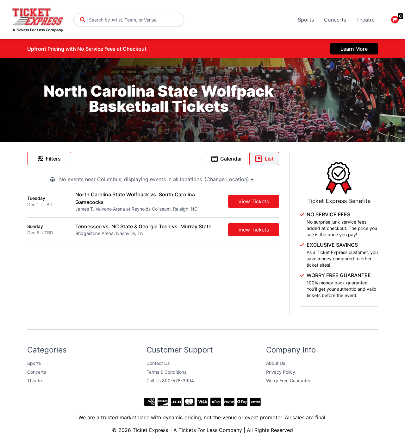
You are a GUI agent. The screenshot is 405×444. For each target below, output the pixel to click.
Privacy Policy (280, 372)
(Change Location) (227, 179)
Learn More (354, 49)
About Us (275, 363)
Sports (306, 19)
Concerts (335, 19)
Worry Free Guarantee (288, 380)
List (269, 158)
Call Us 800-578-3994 (170, 380)
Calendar (231, 158)
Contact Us (158, 363)
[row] (153, 202)
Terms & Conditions (166, 372)
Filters (53, 158)
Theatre (365, 19)
